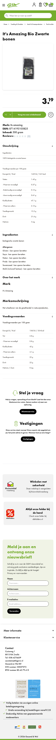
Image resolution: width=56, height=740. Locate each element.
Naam (10, 578)
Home (5, 24)
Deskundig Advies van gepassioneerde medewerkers (24, 715)
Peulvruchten (50, 24)
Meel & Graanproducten (34, 24)
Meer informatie (12, 630)
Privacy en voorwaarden (17, 573)
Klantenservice (12, 637)
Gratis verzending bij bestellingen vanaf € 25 (29, 709)
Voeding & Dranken (17, 24)
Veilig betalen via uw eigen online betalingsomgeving (22, 704)
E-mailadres (12, 599)
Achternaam (12, 589)
